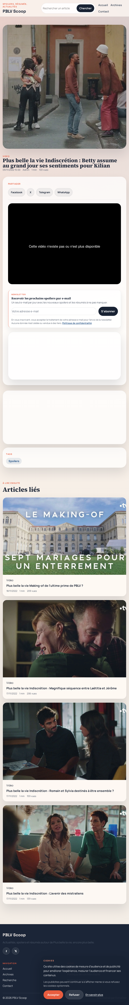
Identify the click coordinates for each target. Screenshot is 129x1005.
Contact (103, 11)
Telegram (44, 192)
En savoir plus (94, 995)
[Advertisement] (64, 356)
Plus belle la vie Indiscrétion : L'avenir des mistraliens (44, 893)
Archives (116, 5)
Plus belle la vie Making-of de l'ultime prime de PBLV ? (44, 586)
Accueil (103, 5)
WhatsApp (63, 192)
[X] (15, 951)
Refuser (74, 995)
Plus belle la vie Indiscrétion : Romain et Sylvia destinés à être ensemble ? (60, 791)
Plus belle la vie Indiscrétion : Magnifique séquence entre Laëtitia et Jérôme (61, 688)
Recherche (9, 980)
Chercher (85, 8)
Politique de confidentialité (77, 323)
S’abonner (108, 311)
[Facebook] (6, 951)
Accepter (53, 995)
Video (6, 156)
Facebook (16, 192)
